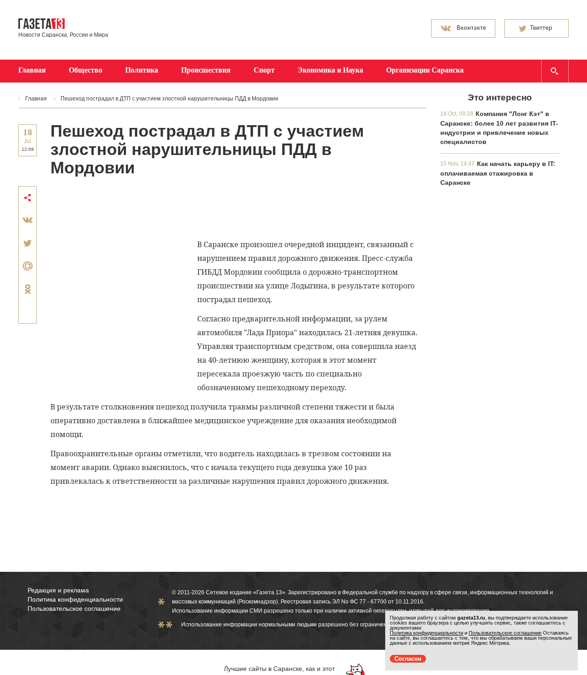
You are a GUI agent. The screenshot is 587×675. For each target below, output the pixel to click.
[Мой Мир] (27, 266)
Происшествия (206, 70)
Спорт (264, 70)
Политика (141, 70)
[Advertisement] (217, 206)
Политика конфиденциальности (75, 599)
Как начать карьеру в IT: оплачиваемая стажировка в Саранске (497, 173)
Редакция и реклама (58, 590)
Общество (85, 70)
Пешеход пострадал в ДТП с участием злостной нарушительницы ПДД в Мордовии (169, 98)
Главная (32, 70)
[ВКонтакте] (27, 220)
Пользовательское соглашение (74, 608)
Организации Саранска (425, 70)
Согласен (407, 658)
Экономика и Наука (330, 70)
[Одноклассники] (27, 288)
